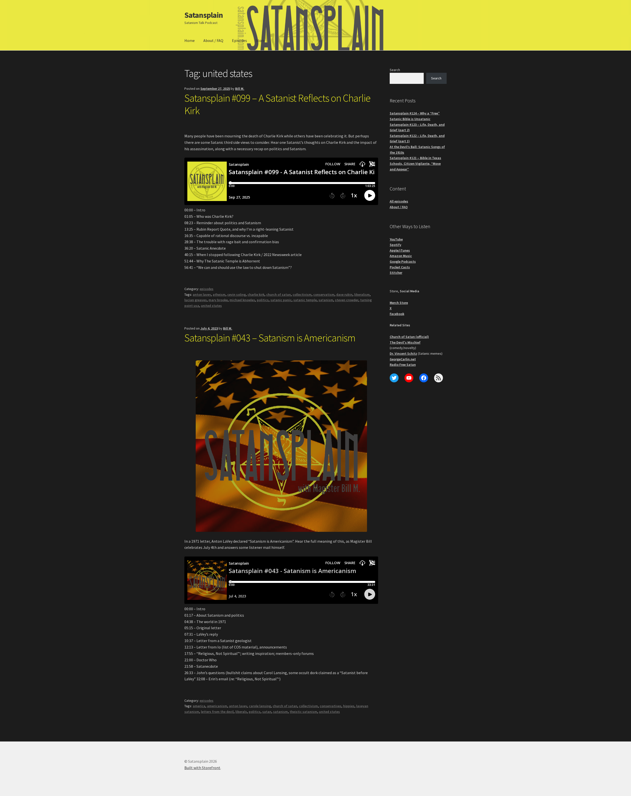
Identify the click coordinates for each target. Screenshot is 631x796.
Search (395, 70)
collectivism (302, 294)
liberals (241, 711)
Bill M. (239, 88)
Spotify (395, 244)
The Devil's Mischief (405, 342)
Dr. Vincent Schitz (403, 353)
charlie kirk (255, 294)
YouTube (396, 239)
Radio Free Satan (403, 364)
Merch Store (399, 302)
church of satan (278, 294)
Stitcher (396, 272)
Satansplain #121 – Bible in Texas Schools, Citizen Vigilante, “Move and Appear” (415, 163)
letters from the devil (217, 711)
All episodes (399, 201)
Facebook (397, 314)
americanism (217, 706)
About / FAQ (213, 40)
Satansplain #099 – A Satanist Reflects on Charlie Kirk (277, 104)
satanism (325, 300)
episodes (206, 289)
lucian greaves (195, 300)
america (199, 706)
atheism (219, 294)
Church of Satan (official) (409, 336)
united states (211, 305)
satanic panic (281, 300)
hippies (348, 706)
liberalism (362, 294)
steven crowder (346, 300)
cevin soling (236, 294)
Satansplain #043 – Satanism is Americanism (269, 337)
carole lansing (260, 706)
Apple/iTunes (400, 250)
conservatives (330, 706)
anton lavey (202, 294)
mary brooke (218, 300)
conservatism (323, 294)
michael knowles (242, 300)
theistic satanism (303, 711)
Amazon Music (401, 256)
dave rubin (344, 294)
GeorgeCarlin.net (403, 359)
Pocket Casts (400, 267)
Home (189, 40)
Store (260, 40)
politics (263, 300)
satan (266, 711)
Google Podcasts (403, 261)
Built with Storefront (202, 767)
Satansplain (203, 15)
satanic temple (305, 300)
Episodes (239, 40)
